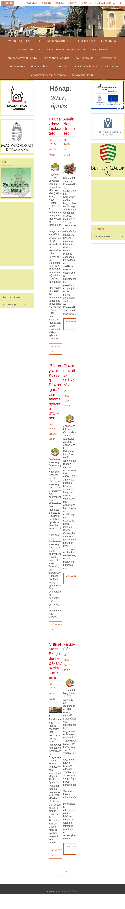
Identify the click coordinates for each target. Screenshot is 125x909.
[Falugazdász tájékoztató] (55, 164)
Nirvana (61, 883)
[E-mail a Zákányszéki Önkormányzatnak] (11, 3)
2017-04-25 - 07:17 (53, 430)
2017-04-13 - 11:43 (53, 687)
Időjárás (86, 3)
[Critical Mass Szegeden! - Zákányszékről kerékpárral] (55, 702)
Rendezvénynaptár (105, 3)
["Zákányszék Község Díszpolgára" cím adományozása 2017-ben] (55, 446)
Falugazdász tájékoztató (55, 126)
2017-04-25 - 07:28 (67, 148)
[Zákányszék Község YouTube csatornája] (7, 3)
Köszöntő (46, 3)
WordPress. (73, 883)
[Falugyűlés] (69, 675)
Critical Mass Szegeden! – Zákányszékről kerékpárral (55, 655)
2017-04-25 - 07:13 (67, 397)
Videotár (72, 3)
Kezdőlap (32, 3)
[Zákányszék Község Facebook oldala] (3, 3)
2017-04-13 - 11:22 (67, 658)
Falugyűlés (69, 641)
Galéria (59, 3)
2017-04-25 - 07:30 (53, 148)
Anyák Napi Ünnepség (69, 126)
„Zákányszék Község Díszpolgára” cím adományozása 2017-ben (55, 389)
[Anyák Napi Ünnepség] (69, 166)
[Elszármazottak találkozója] (69, 413)
